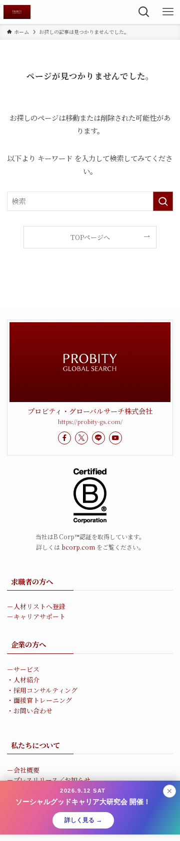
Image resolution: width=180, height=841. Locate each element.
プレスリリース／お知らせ (52, 780)
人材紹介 (27, 679)
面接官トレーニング (43, 700)
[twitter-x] (81, 437)
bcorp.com (78, 547)
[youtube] (115, 437)
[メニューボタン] (168, 12)
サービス (27, 669)
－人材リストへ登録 (36, 606)
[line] (98, 437)
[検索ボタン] (144, 12)
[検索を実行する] (163, 201)
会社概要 (27, 770)
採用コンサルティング (46, 690)
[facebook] (64, 437)
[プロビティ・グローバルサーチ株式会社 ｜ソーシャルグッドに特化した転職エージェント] (17, 12)
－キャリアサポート (36, 616)
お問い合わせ (33, 710)
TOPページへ (90, 237)
